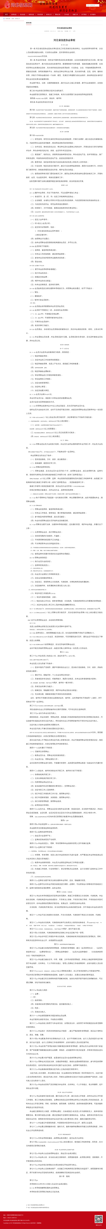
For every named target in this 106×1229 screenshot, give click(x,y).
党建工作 (75, 14)
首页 (6, 14)
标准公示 (49, 14)
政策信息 (31, 14)
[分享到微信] (80, 31)
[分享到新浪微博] (83, 31)
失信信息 (22, 14)
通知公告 (57, 14)
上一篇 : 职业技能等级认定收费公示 (35, 1205)
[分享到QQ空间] (78, 31)
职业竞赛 (40, 14)
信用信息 (13, 14)
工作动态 (66, 14)
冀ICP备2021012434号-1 (24, 1220)
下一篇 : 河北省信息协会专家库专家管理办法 (37, 1207)
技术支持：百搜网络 (36, 1223)
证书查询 (92, 14)
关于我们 (84, 14)
